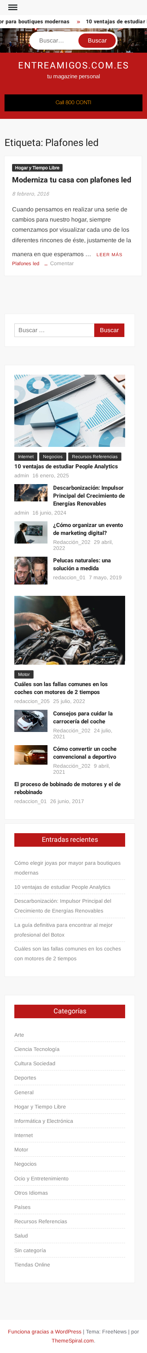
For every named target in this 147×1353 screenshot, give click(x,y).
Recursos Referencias (95, 456)
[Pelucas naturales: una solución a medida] (30, 570)
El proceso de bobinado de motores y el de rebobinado (67, 788)
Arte (19, 1035)
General (24, 1092)
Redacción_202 (71, 542)
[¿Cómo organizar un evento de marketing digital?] (30, 532)
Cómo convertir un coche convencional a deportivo (84, 753)
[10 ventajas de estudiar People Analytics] (70, 410)
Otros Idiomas (31, 1193)
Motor (24, 674)
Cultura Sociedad (34, 1063)
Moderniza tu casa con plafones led (71, 180)
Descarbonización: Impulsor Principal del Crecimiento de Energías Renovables (89, 496)
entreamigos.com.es (73, 65)
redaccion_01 (69, 577)
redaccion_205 (32, 701)
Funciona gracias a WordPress (44, 1332)
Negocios (53, 456)
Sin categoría (30, 1250)
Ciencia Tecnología (37, 1049)
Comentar (62, 263)
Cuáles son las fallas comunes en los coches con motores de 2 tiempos (61, 688)
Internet (26, 456)
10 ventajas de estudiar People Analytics (66, 466)
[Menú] (12, 7)
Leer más (109, 254)
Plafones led (25, 263)
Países (22, 1207)
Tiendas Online (32, 1265)
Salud (21, 1236)
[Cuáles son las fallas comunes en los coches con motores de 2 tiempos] (70, 630)
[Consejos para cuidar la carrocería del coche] (30, 720)
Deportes (25, 1078)
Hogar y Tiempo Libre (37, 167)
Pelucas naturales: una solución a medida (82, 564)
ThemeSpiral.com (73, 1341)
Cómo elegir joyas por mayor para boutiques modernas (67, 868)
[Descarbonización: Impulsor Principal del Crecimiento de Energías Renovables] (30, 492)
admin (21, 475)
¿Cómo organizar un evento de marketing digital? (88, 529)
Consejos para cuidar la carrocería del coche (83, 717)
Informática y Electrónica (43, 1121)
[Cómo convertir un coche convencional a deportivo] (30, 754)
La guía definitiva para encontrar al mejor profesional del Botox (63, 930)
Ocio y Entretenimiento (41, 1178)
